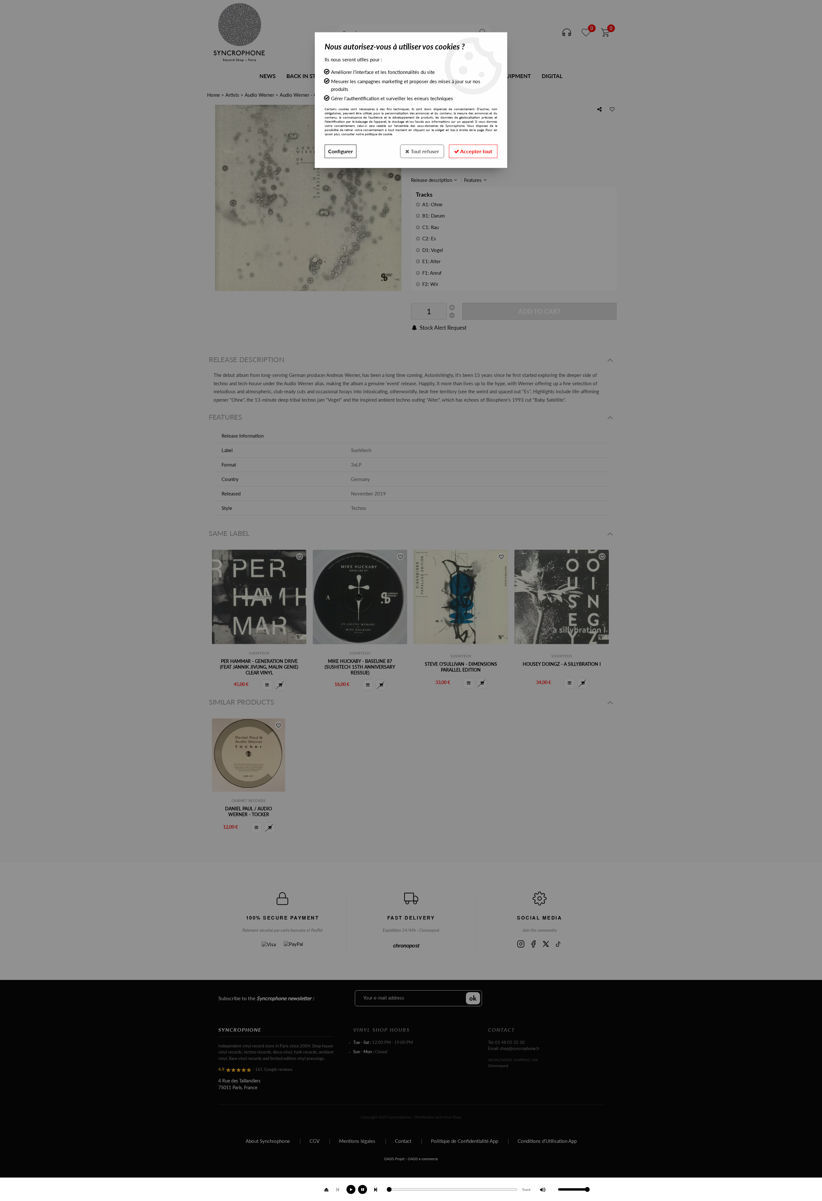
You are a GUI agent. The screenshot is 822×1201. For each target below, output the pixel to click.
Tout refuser (424, 151)
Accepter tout (475, 151)
